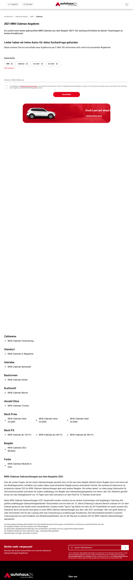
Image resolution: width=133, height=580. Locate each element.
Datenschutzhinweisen (120, 556)
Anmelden (66, 94)
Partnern (89, 556)
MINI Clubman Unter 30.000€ (79, 420)
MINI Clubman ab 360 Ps (82, 435)
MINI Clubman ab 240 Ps (50, 435)
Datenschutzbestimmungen (28, 86)
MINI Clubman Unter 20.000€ (17, 420)
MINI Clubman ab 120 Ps (19, 435)
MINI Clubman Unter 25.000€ (48, 420)
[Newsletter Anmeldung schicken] (125, 547)
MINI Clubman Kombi (18, 380)
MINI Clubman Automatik (19, 367)
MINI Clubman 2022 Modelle (17, 449)
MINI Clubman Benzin (18, 393)
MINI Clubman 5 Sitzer (18, 405)
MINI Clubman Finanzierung (21, 341)
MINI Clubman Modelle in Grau (20, 465)
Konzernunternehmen (75, 556)
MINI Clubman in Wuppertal (20, 354)
